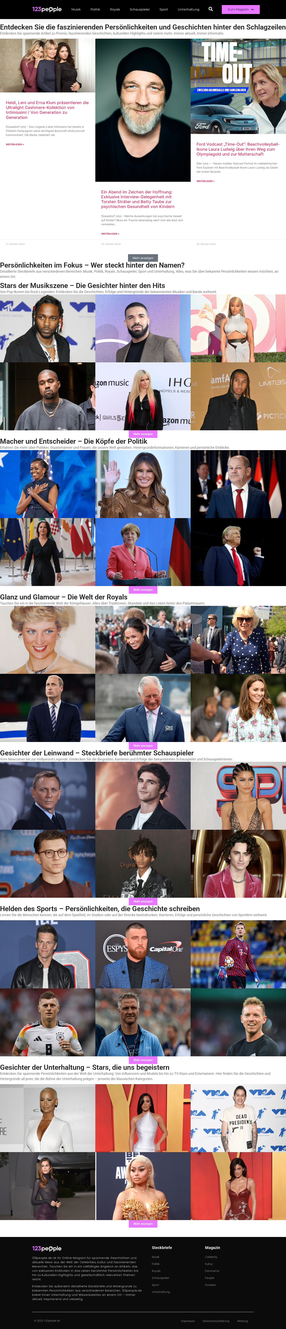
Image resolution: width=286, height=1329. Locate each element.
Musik (76, 9)
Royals (115, 9)
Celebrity (211, 1257)
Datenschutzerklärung (216, 1321)
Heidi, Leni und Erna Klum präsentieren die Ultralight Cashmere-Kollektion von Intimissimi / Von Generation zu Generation (47, 110)
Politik (95, 9)
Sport (164, 9)
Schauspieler (140, 9)
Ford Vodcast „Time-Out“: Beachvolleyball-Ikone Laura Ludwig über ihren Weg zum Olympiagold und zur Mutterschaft (238, 149)
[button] (143, 258)
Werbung (242, 1321)
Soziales (210, 1285)
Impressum (188, 1321)
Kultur (209, 1264)
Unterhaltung (188, 9)
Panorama (212, 1271)
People (209, 1278)
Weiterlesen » (15, 144)
